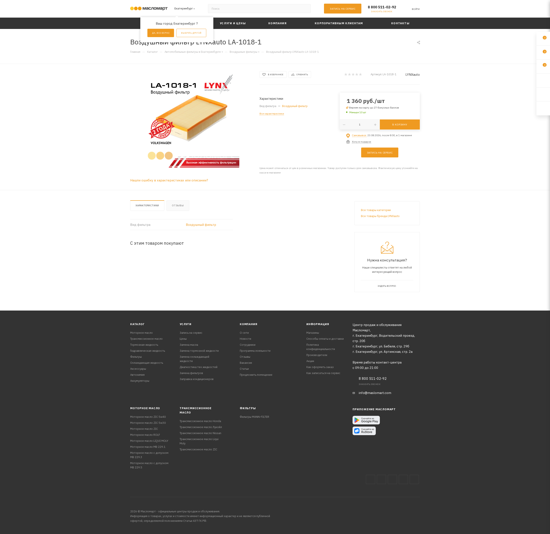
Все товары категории (376, 210)
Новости (245, 339)
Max (381, 479)
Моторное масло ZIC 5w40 (148, 417)
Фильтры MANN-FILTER (254, 417)
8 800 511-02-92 (382, 7)
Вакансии (246, 363)
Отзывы (178, 205)
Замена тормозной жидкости (199, 351)
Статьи (244, 369)
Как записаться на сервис (323, 373)
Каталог (137, 324)
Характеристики (147, 205)
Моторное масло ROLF (145, 435)
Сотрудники (247, 345)
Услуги (185, 324)
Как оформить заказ (320, 367)
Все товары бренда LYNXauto (380, 216)
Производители (316, 355)
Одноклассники (414, 479)
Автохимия (137, 375)
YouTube (403, 479)
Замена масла (189, 345)
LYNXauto (412, 74)
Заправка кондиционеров (197, 379)
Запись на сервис (191, 333)
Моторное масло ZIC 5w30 (148, 423)
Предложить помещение (256, 375)
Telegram (392, 479)
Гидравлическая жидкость (147, 351)
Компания (248, 324)
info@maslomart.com (375, 393)
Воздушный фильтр (295, 106)
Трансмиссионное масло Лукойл (201, 427)
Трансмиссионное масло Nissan (200, 433)
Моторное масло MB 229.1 (147, 447)
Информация (317, 324)
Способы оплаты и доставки (325, 339)
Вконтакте (370, 479)
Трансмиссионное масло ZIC (198, 449)
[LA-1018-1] (191, 119)
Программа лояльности (255, 351)
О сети (244, 333)
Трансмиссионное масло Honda (200, 421)
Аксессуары (138, 369)
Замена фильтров (191, 373)
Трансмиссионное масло (146, 339)
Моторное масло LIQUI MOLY (149, 441)
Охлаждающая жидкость (146, 363)
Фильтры (136, 357)
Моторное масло (141, 333)
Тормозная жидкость (144, 345)
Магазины (312, 333)
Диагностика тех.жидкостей (198, 367)
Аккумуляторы (139, 381)
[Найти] (305, 8)
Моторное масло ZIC (144, 429)
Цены (183, 339)
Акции (310, 361)
